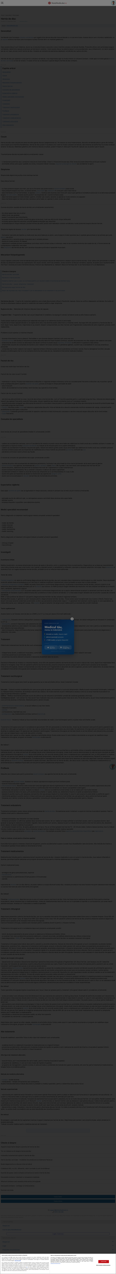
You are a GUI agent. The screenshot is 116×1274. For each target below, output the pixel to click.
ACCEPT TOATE (103, 1261)
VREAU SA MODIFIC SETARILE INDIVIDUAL (103, 1265)
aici (26, 1267)
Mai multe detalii (18, 1260)
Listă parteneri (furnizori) (55, 1263)
